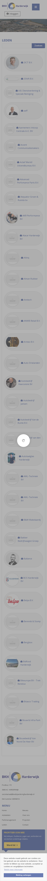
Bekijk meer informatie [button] (13, 870)
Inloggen (13, 13)
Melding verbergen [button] (23, 875)
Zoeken (38, 45)
